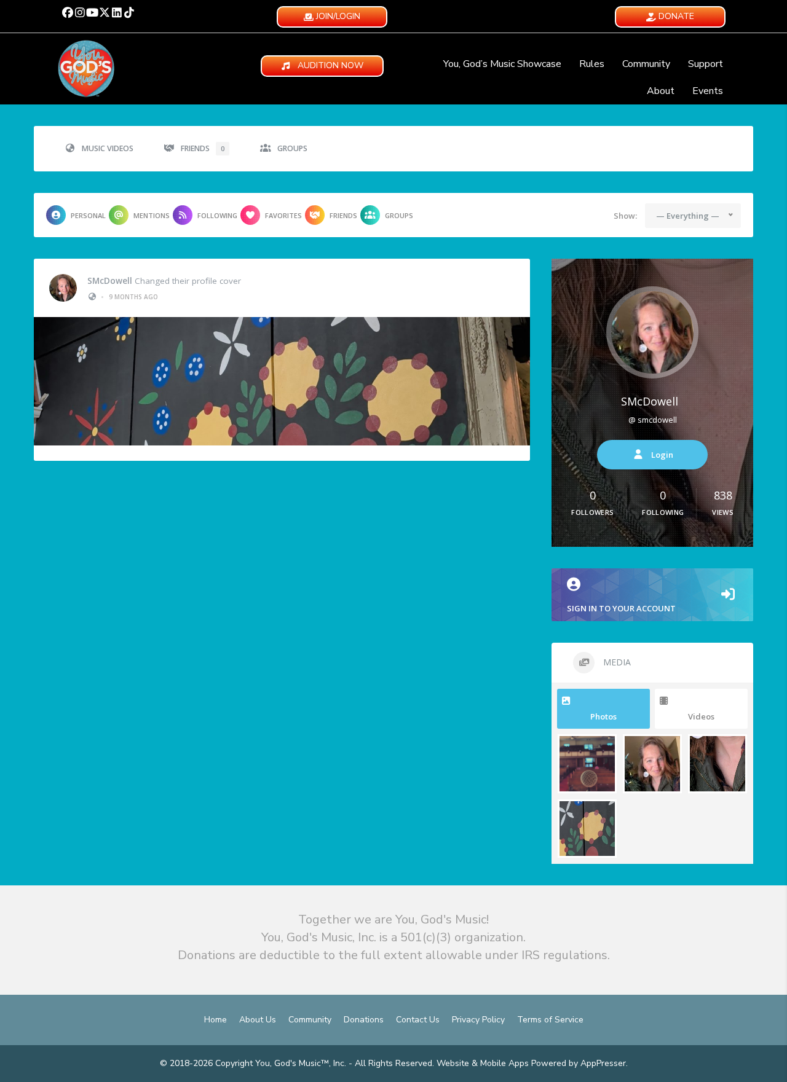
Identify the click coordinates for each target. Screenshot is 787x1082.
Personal (88, 215)
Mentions (151, 215)
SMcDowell (109, 280)
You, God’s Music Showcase (502, 64)
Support (705, 64)
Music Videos (107, 148)
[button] (67, 12)
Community (646, 64)
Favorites (283, 215)
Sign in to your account (621, 608)
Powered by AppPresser (578, 1063)
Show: (625, 216)
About (660, 91)
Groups (292, 148)
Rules (591, 64)
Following (217, 215)
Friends (202, 148)
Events (707, 91)
